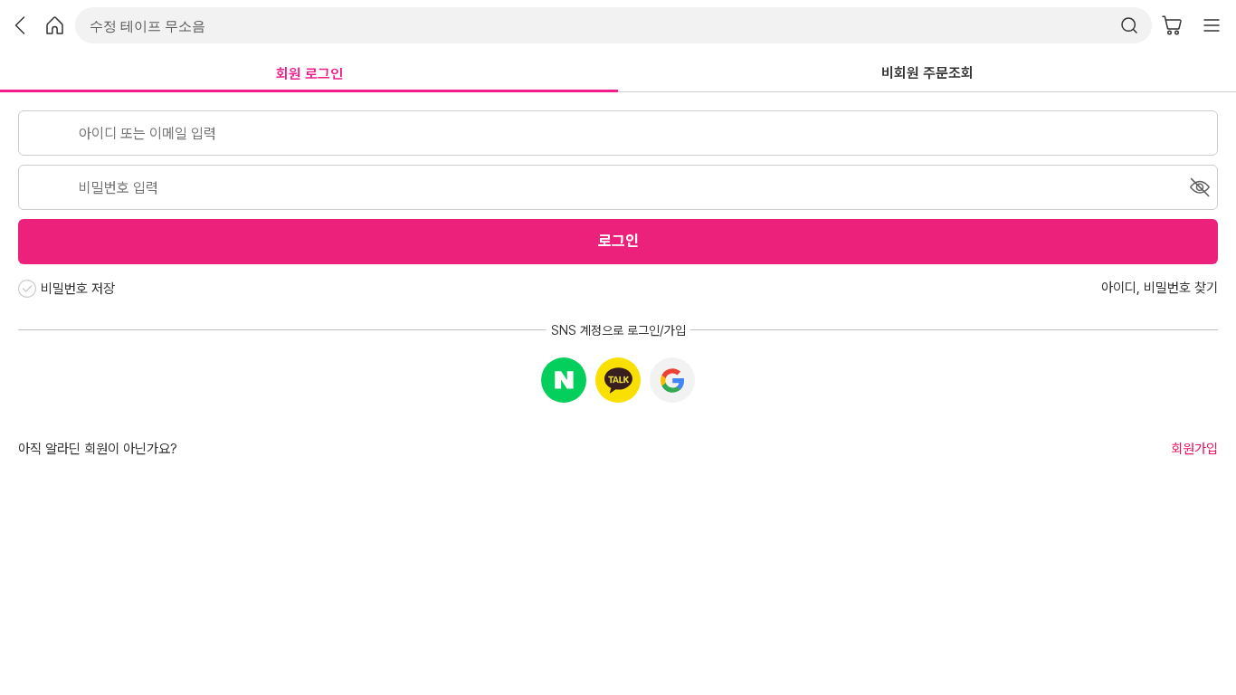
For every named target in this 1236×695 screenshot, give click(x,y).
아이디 (1118, 288)
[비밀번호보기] (1199, 187)
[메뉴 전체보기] (1211, 25)
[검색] (1134, 25)
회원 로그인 (309, 73)
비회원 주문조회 (927, 72)
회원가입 (1194, 449)
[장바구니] (1172, 25)
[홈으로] (55, 25)
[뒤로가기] (20, 25)
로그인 (618, 241)
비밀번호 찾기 (1181, 288)
